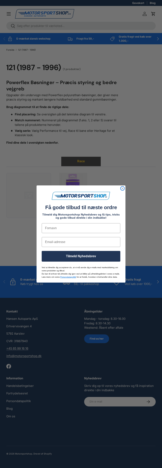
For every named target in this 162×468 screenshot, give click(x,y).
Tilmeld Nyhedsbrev (81, 256)
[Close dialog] (122, 188)
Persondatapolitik (68, 277)
